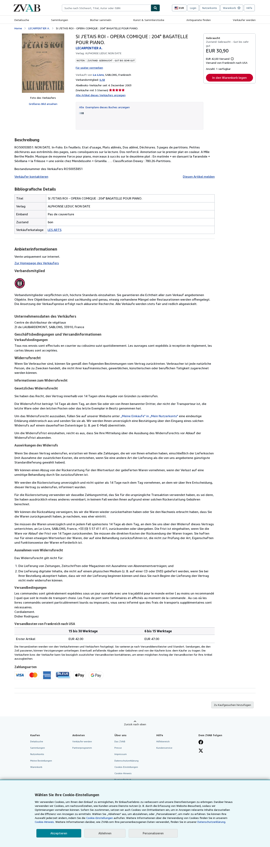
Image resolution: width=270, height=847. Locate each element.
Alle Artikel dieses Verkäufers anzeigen (101, 95)
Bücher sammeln (100, 20)
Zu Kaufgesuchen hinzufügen (232, 704)
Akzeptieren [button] (58, 833)
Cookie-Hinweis (123, 773)
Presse (118, 747)
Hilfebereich (163, 741)
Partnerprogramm (82, 747)
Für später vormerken (89, 67)
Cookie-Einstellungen (99, 817)
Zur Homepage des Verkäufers (36, 263)
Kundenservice (164, 747)
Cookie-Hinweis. (45, 821)
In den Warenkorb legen (229, 78)
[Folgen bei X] (200, 751)
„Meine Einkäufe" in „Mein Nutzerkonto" (149, 416)
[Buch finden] (155, 8)
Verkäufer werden (244, 20)
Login (193, 7)
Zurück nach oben (135, 724)
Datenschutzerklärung (126, 760)
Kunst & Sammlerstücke (148, 20)
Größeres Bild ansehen (43, 103)
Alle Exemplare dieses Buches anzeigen (104, 107)
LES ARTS (54, 230)
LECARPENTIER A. (39, 28)
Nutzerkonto (209, 7)
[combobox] (106, 8)
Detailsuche (21, 20)
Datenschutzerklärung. (211, 821)
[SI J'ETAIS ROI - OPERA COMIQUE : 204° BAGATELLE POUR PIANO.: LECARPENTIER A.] (43, 63)
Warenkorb (36, 766)
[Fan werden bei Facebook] (200, 742)
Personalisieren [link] (153, 833)
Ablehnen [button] (104, 833)
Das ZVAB (119, 741)
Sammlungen (59, 20)
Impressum (120, 754)
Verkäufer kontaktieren (31, 177)
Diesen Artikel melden (199, 177)
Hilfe (249, 7)
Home (18, 28)
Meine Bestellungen (41, 760)
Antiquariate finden (198, 20)
